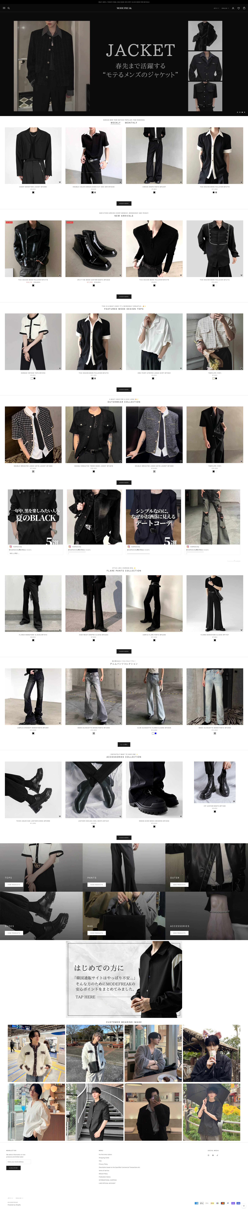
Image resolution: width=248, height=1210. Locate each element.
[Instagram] (208, 1155)
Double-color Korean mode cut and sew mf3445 (94, 187)
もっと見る (124, 744)
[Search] (9, 8)
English (224, 8)
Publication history (105, 1177)
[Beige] (213, 378)
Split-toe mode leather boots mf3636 (93, 280)
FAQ (100, 1161)
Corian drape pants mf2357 (154, 187)
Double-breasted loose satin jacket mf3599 (33, 466)
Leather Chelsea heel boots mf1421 (93, 821)
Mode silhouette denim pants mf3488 (94, 727)
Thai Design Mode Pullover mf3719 (215, 187)
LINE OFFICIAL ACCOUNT (107, 1183)
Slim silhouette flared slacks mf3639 (154, 727)
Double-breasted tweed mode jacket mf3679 (93, 466)
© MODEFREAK (13, 1202)
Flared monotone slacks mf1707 (215, 634)
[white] (216, 285)
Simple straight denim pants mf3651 (33, 727)
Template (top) (214, 373)
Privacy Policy (103, 1164)
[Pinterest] (213, 1155)
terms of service (104, 1170)
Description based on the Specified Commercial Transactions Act (119, 1167)
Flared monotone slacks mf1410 (33, 634)
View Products (124, 107)
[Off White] (32, 378)
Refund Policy (103, 1173)
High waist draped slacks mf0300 (93, 634)
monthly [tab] (131, 123)
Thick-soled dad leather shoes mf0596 (33, 821)
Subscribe (13, 1168)
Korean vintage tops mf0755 (33, 373)
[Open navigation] (4, 8)
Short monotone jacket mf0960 (33, 187)
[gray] (216, 192)
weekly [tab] (116, 123)
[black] (33, 192)
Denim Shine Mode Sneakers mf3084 (154, 821)
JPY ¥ (215, 8)
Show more (124, 203)
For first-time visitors (105, 1154)
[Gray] (95, 192)
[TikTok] (217, 1155)
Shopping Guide (104, 1158)
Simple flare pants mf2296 (154, 634)
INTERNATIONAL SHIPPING (108, 1180)
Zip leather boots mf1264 (215, 806)
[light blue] (153, 733)
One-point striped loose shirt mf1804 (154, 373)
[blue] (155, 733)
